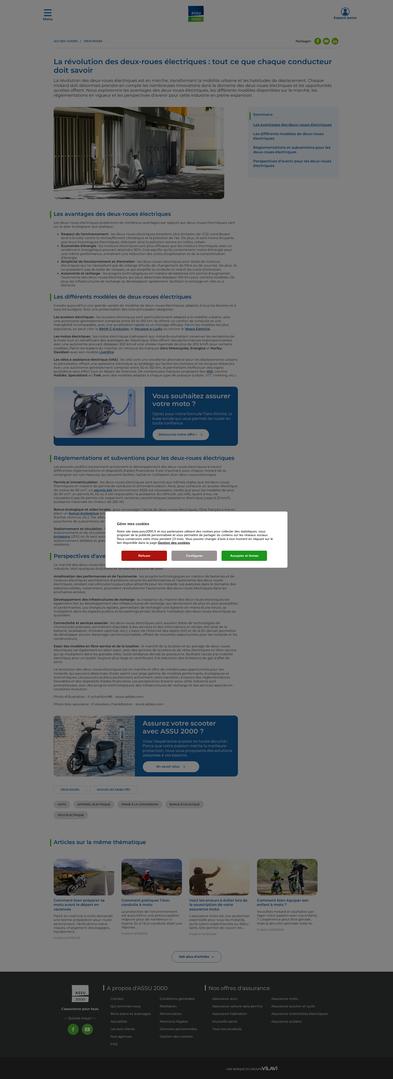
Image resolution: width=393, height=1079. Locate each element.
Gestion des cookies (174, 543)
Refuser (144, 555)
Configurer (194, 555)
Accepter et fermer (244, 555)
